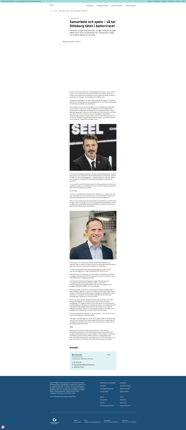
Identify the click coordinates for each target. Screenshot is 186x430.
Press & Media (103, 399)
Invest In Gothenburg (70, 396)
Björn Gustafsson (77, 355)
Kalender (164, 1)
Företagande (89, 5)
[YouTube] (61, 405)
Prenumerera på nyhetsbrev (107, 405)
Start (51, 11)
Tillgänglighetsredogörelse (106, 388)
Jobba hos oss (123, 402)
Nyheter (149, 1)
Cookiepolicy (103, 385)
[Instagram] (51, 405)
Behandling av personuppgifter (108, 382)
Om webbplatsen (104, 391)
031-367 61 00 (77, 422)
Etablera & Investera (116, 5)
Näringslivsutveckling (102, 5)
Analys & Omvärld (130, 5)
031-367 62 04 (77, 362)
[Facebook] (54, 405)
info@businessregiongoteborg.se (92, 422)
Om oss (178, 1)
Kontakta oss (171, 1)
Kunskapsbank (156, 1)
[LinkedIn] (58, 405)
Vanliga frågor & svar (125, 405)
